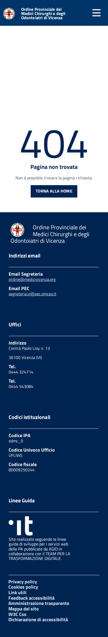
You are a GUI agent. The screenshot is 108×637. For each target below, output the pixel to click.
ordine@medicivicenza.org (32, 279)
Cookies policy (23, 586)
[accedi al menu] (96, 13)
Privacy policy (22, 581)
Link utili (17, 592)
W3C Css (17, 614)
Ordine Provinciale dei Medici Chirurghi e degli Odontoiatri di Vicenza (43, 13)
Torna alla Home (54, 191)
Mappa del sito (23, 608)
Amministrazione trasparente (38, 603)
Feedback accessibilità (31, 597)
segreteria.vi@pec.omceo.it (32, 294)
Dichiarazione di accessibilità (38, 619)
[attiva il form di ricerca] (81, 13)
